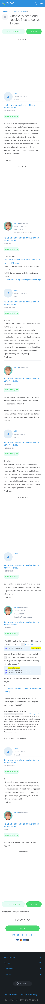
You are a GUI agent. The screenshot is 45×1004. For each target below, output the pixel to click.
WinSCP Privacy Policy (29, 995)
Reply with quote (11, 116)
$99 (26, 935)
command (27, 644)
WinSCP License (11, 995)
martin (16, 223)
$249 (30, 935)
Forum (4, 11)
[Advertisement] (22, 63)
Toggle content (22, 957)
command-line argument (31, 714)
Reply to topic (13, 31)
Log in (34, 31)
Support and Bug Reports (17, 11)
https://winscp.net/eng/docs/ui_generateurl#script (22, 280)
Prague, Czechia (26, 232)
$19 (13, 935)
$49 (22, 935)
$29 (17, 935)
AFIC (16, 94)
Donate (22, 928)
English (23, 984)
